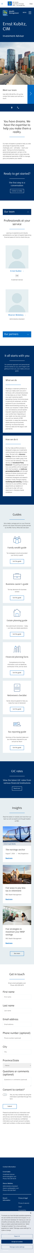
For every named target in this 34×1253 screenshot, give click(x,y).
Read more (17, 788)
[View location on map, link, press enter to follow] (17, 1138)
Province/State (11, 1060)
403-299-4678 (11, 1178)
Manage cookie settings (17, 1247)
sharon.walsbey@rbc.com (11, 1188)
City (5, 1047)
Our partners (11, 334)
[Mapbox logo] (7, 1147)
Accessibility (22, 1210)
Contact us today (17, 191)
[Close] (31, 1213)
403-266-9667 (11, 1190)
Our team (9, 212)
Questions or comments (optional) (16, 1073)
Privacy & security (23, 1203)
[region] (17, 1138)
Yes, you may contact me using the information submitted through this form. (20, 1097)
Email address (10, 1019)
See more (17, 953)
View (31, 4)
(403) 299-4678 (10, 94)
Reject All (17, 1236)
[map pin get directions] (17, 1136)
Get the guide (17, 561)
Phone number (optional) (16, 1033)
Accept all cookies (17, 1242)
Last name (8, 1006)
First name (8, 992)
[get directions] (17, 1136)
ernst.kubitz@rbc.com (9, 1176)
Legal (20, 1207)
